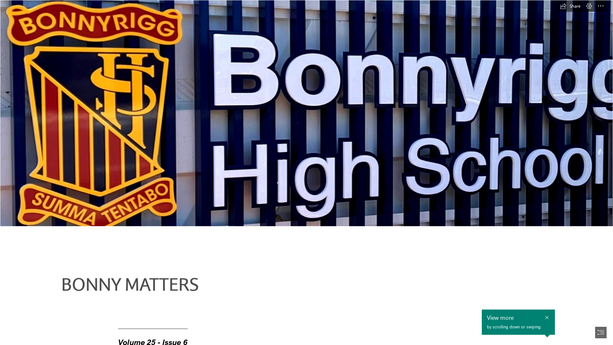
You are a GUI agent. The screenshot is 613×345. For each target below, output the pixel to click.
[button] (570, 6)
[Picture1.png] (306, 113)
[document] (306, 172)
